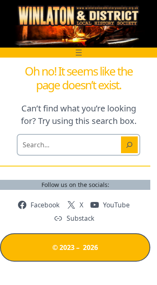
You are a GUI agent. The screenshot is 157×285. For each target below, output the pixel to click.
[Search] (129, 144)
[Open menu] (79, 53)
